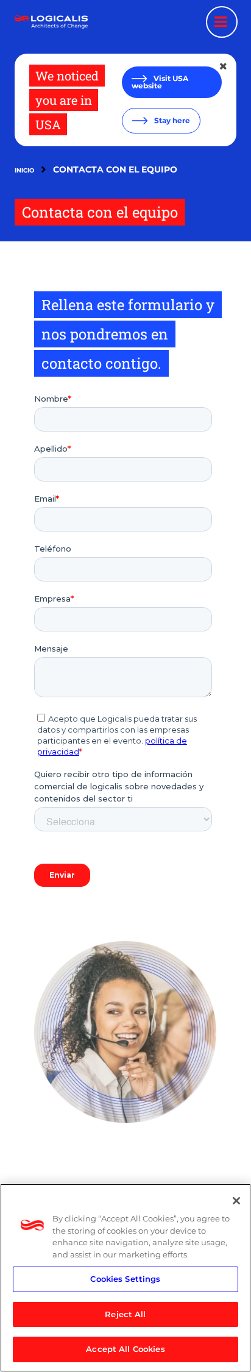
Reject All (125, 1314)
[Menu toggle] (221, 22)
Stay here (171, 120)
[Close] (236, 1200)
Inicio (24, 170)
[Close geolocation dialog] (224, 66)
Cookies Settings (125, 1279)
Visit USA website (160, 82)
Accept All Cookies (125, 1349)
